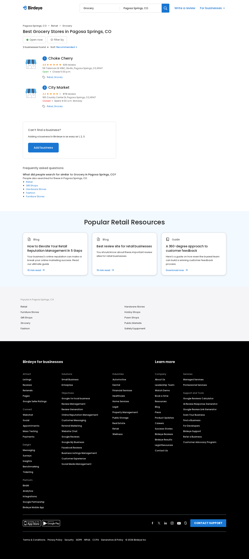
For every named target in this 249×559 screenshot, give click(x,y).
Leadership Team (164, 385)
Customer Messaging (74, 420)
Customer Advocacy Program (199, 442)
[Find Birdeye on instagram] (172, 523)
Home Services (120, 401)
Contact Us (161, 450)
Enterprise (67, 385)
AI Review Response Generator (200, 403)
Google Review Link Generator (200, 409)
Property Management (125, 412)
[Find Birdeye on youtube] (179, 523)
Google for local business (76, 398)
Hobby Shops (132, 312)
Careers (159, 423)
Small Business (70, 379)
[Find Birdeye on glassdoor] (185, 523)
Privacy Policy (55, 539)
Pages (26, 395)
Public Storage (120, 417)
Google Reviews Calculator (198, 398)
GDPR (79, 539)
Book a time (161, 395)
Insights (27, 461)
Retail (54, 26)
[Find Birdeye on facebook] (152, 523)
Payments (28, 436)
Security (69, 539)
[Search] (165, 8)
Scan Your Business (194, 414)
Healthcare (118, 395)
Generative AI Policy (112, 539)
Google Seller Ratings (35, 401)
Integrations (30, 496)
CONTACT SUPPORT (208, 523)
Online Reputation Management (80, 414)
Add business (43, 148)
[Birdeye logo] (33, 8)
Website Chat (69, 431)
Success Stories (164, 428)
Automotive (119, 379)
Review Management (73, 403)
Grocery (58, 77)
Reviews (27, 385)
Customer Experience (74, 458)
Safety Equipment (134, 328)
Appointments (31, 425)
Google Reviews (70, 436)
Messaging (29, 450)
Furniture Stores (35, 196)
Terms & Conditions (34, 539)
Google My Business (73, 442)
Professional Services (195, 385)
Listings (27, 379)
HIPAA (87, 539)
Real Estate (118, 423)
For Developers (191, 425)
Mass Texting (30, 431)
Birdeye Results (163, 439)
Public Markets (133, 323)
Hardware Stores (36, 189)
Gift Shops (32, 185)
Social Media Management (77, 464)
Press (158, 412)
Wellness (117, 434)
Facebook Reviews (72, 447)
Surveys (27, 455)
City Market (58, 87)
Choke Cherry (60, 58)
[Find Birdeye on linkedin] (165, 523)
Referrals (28, 390)
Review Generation (72, 409)
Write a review (184, 8)
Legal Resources (164, 445)
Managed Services (193, 379)
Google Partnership (33, 501)
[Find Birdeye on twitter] (159, 523)
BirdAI (26, 485)
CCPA (95, 539)
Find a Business (192, 420)
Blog (157, 406)
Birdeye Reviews (164, 434)
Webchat (28, 414)
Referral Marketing (72, 425)
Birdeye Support (192, 431)
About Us (160, 379)
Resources (161, 401)
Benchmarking (31, 466)
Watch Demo (162, 390)
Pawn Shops (131, 317)
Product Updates (164, 417)
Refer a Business (192, 436)
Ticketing (28, 472)
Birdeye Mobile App (33, 507)
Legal (115, 406)
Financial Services (122, 390)
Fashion (30, 193)
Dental (116, 385)
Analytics (28, 491)
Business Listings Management (79, 453)
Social (26, 420)
